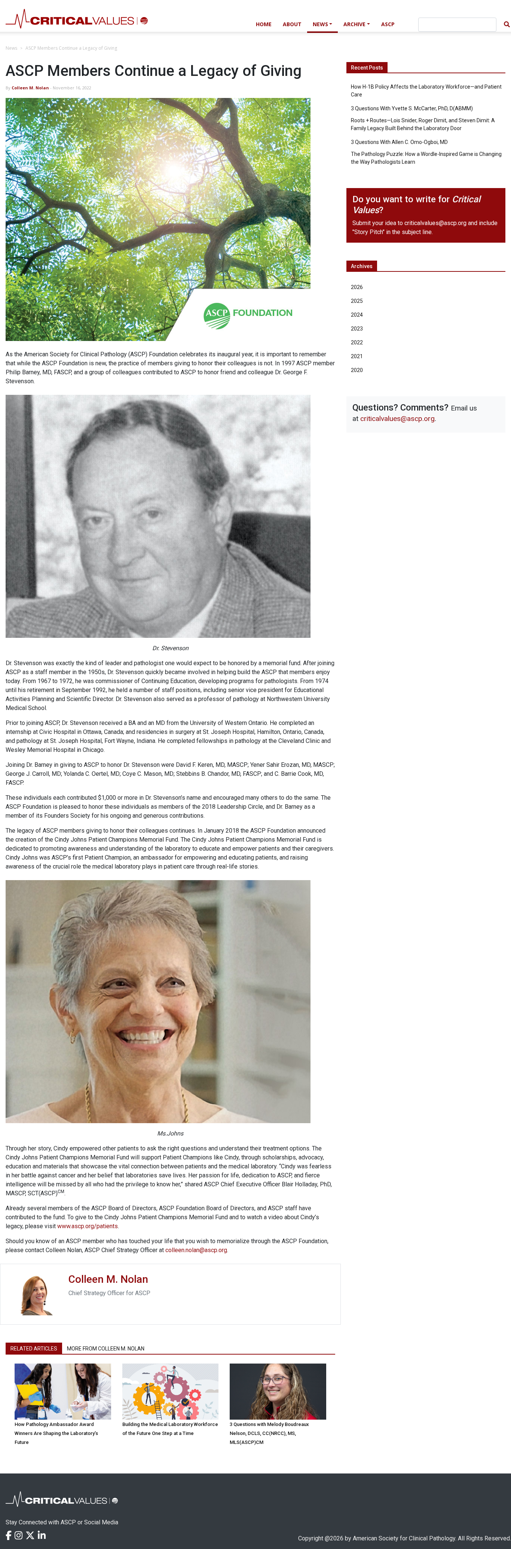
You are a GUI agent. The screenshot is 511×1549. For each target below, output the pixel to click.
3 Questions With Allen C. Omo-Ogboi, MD (399, 142)
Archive (354, 24)
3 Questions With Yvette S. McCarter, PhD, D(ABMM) (412, 108)
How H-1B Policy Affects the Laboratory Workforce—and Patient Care (426, 91)
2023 (357, 329)
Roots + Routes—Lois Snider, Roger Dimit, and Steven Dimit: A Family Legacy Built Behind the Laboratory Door (423, 124)
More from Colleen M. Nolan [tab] (105, 1349)
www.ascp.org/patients (87, 1226)
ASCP (388, 24)
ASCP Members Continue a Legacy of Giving (71, 48)
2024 (357, 315)
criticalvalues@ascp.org (435, 223)
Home (264, 24)
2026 (357, 287)
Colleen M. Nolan (30, 87)
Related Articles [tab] (33, 1349)
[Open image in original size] (125, 23)
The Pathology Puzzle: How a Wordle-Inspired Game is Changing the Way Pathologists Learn (426, 158)
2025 (357, 301)
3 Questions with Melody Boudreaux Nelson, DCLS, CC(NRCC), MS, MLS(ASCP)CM (269, 1433)
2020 (357, 370)
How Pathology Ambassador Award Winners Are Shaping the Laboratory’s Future (56, 1433)
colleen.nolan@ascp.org (196, 1250)
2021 (357, 356)
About (292, 24)
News (320, 24)
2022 (357, 342)
